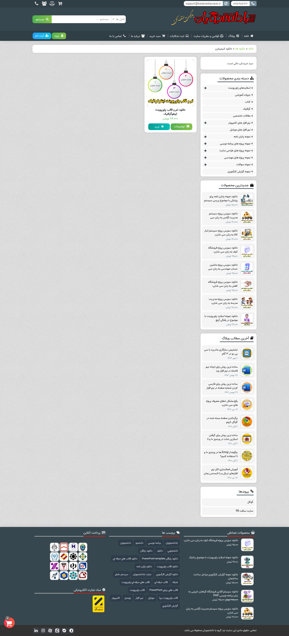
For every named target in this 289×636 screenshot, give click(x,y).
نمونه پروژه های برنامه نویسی (235, 143)
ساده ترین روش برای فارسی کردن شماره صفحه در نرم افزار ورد (222, 386)
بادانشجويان (172, 543)
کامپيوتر (116, 598)
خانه (246, 36)
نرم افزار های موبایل (240, 130)
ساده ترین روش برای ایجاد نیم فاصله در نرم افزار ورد (222, 369)
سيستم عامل (121, 574)
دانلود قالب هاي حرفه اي (125, 559)
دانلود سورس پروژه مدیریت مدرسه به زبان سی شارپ (223, 301)
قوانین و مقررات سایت (206, 36)
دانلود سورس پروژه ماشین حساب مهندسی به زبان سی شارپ (223, 267)
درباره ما (135, 36)
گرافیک (246, 109)
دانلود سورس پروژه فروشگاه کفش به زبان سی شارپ (223, 284)
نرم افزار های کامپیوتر (239, 123)
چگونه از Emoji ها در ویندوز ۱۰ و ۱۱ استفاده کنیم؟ (221, 454)
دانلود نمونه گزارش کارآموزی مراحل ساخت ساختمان (215, 577)
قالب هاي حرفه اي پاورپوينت (135, 582)
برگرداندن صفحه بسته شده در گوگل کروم (222, 420)
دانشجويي (173, 551)
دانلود (160, 551)
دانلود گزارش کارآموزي (167, 574)
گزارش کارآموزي (170, 606)
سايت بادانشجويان (142, 574)
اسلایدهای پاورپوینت (239, 88)
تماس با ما (115, 36)
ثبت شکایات (177, 36)
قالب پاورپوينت (137, 590)
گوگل (250, 502)
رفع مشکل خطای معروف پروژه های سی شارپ (222, 403)
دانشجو (139, 543)
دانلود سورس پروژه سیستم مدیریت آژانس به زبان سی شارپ (223, 216)
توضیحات (180, 126)
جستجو (41, 19)
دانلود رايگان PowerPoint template (160, 559)
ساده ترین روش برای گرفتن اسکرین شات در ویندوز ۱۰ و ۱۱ (222, 437)
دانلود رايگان (146, 551)
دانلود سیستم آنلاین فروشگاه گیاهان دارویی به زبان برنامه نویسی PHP (213, 594)
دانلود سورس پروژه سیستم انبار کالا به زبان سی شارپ (221, 233)
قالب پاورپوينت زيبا (168, 598)
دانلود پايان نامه (144, 566)
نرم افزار (139, 598)
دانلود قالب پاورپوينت (167, 566)
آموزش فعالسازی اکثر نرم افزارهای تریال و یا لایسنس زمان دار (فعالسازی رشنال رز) (221, 471)
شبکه (175, 582)
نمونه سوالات (243, 164)
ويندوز (127, 598)
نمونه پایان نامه (242, 136)
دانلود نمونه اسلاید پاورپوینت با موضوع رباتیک (213, 558)
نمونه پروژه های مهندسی (237, 157)
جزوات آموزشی (242, 95)
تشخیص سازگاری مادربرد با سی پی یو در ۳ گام (221, 352)
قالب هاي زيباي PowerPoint (163, 590)
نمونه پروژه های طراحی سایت (234, 150)
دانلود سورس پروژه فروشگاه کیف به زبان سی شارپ (223, 250)
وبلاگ (231, 36)
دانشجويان (125, 543)
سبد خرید (155, 36)
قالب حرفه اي (161, 582)
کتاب (247, 102)
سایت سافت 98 (244, 511)
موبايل (151, 598)
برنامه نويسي (154, 543)
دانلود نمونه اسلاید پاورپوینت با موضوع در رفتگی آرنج (221, 318)
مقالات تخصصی (241, 116)
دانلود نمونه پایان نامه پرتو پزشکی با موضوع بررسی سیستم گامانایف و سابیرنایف (221, 199)
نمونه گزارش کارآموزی (239, 171)
